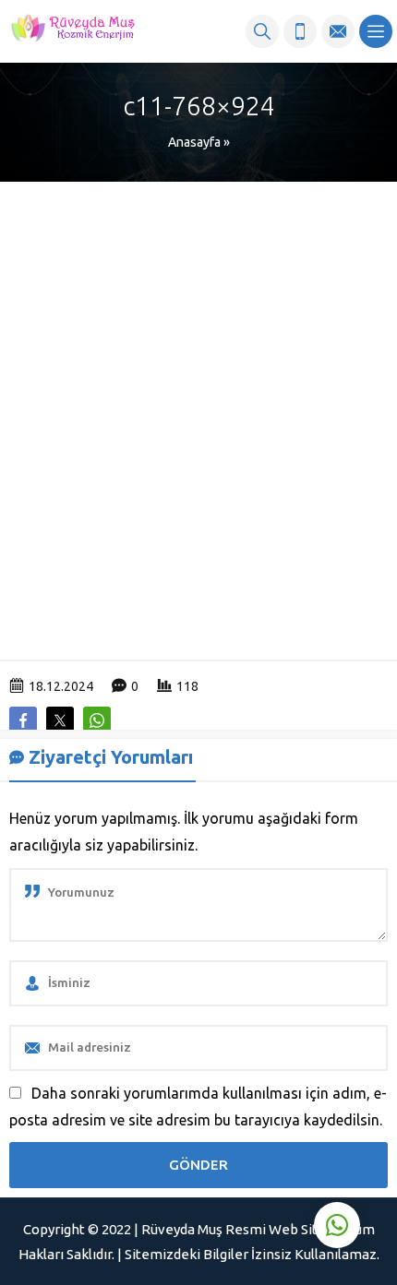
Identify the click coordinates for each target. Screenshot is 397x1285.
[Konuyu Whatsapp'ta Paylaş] (97, 720)
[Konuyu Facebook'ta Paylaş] (23, 720)
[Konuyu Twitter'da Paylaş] (60, 720)
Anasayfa (194, 142)
